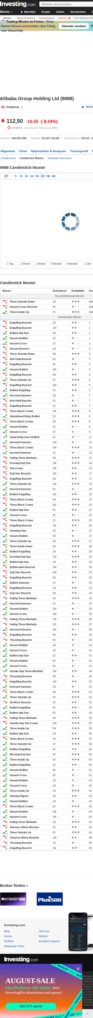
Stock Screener (26, 18)
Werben (43, 936)
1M (53, 176)
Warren (63, 18)
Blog (7, 931)
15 (20, 176)
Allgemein (7, 151)
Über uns (44, 931)
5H (37, 176)
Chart (23, 151)
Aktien (7, 18)
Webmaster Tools (14, 946)
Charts (60, 11)
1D (42, 176)
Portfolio (9, 941)
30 (26, 176)
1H (32, 176)
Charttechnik (8, 158)
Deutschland (46, 18)
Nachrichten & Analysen (48, 151)
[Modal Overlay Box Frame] (41, 991)
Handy (8, 936)
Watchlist (29, 11)
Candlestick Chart (6, 176)
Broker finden (12, 885)
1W (48, 176)
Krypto (46, 11)
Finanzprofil (79, 151)
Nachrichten (78, 11)
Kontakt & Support (49, 941)
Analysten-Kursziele (59, 158)
